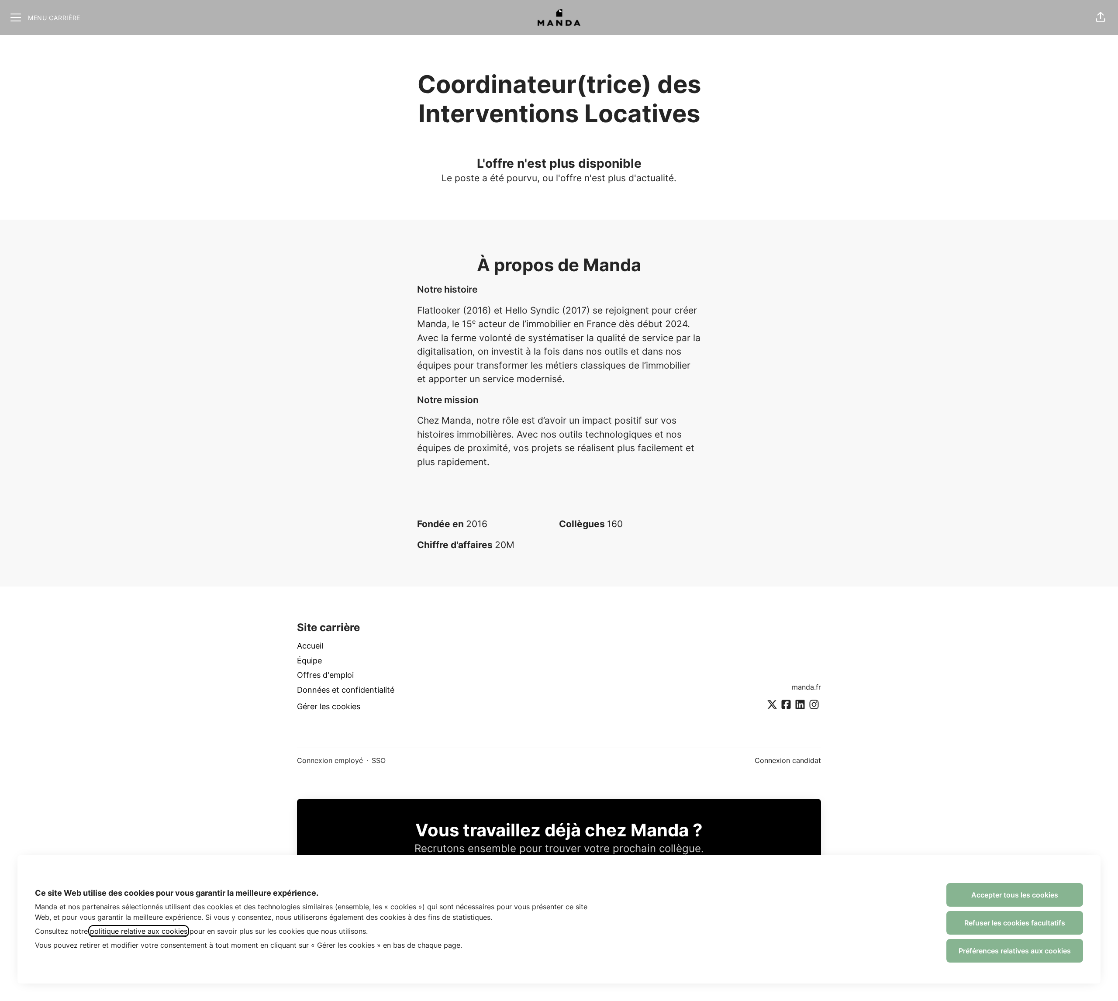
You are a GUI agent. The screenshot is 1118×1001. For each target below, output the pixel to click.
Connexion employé (330, 760)
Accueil (310, 645)
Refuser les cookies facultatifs (1014, 922)
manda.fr (806, 687)
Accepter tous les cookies (1014, 895)
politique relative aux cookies (138, 931)
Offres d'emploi (325, 675)
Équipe (309, 660)
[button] (1100, 17)
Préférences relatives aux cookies (1015, 950)
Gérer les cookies (328, 706)
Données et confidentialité (345, 689)
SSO (379, 760)
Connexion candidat (788, 760)
